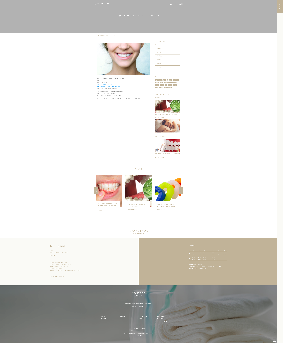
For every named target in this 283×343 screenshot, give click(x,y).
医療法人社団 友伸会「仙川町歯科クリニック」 (108, 86)
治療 (177, 80)
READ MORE (177, 218)
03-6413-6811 (176, 4)
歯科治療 (159, 67)
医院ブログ (141, 318)
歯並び (161, 82)
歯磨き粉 (157, 82)
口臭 (174, 80)
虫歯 (156, 80)
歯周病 (170, 80)
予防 (165, 87)
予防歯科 (159, 63)
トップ (97, 35)
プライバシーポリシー (162, 321)
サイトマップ (160, 318)
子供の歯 (159, 52)
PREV (97, 106)
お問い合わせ (160, 316)
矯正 (166, 85)
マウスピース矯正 (168, 82)
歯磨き (160, 80)
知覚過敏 (161, 87)
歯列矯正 (159, 59)
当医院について (105, 318)
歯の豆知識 (160, 56)
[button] (181, 190)
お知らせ (159, 48)
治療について (123, 316)
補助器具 (169, 87)
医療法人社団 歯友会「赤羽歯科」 (105, 84)
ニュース (103, 316)
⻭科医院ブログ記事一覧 (105, 35)
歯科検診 (162, 85)
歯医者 (164, 80)
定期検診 (157, 85)
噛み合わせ (175, 82)
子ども (157, 87)
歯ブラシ (170, 85)
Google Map (53, 255)
